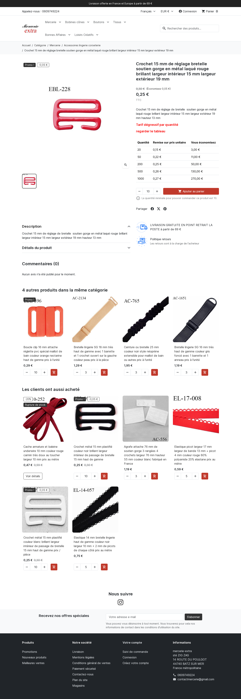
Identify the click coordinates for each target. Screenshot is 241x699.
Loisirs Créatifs (84, 35)
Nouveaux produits (34, 657)
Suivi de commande (135, 651)
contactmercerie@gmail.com (195, 679)
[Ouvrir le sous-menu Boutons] (108, 22)
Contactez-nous (83, 674)
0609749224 (186, 675)
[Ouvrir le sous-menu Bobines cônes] (88, 22)
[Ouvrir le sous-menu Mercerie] (60, 22)
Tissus (117, 22)
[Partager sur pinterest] (165, 209)
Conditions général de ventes (91, 663)
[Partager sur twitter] (158, 209)
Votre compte (132, 642)
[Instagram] (120, 602)
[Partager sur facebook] (152, 209)
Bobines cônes (75, 22)
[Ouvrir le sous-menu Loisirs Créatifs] (97, 34)
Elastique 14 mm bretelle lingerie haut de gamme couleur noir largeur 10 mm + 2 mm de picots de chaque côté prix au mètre (94, 544)
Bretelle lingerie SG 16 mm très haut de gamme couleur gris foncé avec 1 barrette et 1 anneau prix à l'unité (194, 353)
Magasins (78, 685)
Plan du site (80, 680)
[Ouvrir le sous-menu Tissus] (125, 22)
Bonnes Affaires (55, 35)
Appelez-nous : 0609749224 (40, 11)
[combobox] (189, 28)
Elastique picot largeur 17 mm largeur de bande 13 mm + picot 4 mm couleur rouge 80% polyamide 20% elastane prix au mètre (195, 455)
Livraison (78, 651)
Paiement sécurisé (84, 668)
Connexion (130, 657)
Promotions (29, 651)
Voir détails (33, 476)
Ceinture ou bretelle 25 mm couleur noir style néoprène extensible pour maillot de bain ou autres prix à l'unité (144, 353)
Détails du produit (37, 248)
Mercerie (50, 22)
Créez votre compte (136, 663)
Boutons (98, 22)
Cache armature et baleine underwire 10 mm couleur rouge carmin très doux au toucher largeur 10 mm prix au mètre (43, 453)
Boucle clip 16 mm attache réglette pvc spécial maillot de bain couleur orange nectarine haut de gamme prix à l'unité (42, 353)
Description (31, 226)
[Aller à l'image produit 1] (29, 181)
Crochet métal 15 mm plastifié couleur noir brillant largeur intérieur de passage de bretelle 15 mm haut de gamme (94, 453)
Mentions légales (83, 657)
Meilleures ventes (33, 663)
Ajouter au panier (191, 191)
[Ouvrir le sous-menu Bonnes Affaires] (69, 34)
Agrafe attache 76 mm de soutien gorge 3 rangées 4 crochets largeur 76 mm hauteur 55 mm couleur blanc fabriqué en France (145, 455)
